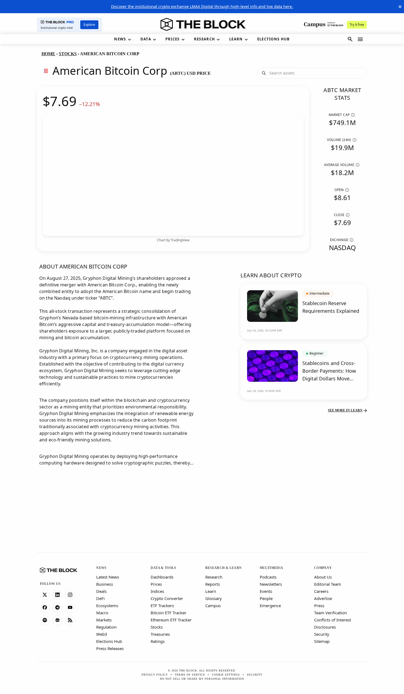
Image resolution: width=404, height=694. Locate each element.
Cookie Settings (226, 674)
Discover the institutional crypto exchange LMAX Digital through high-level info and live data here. (202, 6)
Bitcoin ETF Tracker (168, 612)
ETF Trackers (162, 605)
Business (104, 584)
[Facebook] (45, 608)
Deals (101, 591)
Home (48, 53)
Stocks (68, 53)
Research (213, 577)
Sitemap (322, 641)
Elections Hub (109, 641)
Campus (213, 605)
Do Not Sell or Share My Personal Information (202, 678)
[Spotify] (45, 620)
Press (319, 605)
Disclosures (325, 627)
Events (266, 591)
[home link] (203, 24)
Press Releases (110, 648)
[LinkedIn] (57, 595)
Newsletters (271, 584)
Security (321, 634)
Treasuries (160, 634)
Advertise (323, 598)
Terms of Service (190, 674)
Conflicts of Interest (332, 620)
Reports (212, 584)
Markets (104, 620)
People (266, 598)
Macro (102, 612)
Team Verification (330, 612)
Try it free (357, 24)
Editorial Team (327, 584)
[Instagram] (70, 595)
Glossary (213, 598)
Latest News (107, 577)
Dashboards (162, 577)
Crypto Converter (167, 598)
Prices (156, 584)
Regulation (106, 627)
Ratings (158, 641)
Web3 (101, 634)
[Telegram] (57, 608)
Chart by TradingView (173, 240)
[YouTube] (70, 608)
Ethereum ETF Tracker (171, 620)
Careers (321, 591)
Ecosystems (107, 605)
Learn (210, 591)
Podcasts (268, 577)
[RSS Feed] (70, 620)
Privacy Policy (155, 674)
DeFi (100, 598)
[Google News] (57, 620)
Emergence (270, 605)
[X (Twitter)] (45, 595)
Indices (157, 591)
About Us (323, 577)
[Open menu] (360, 39)
